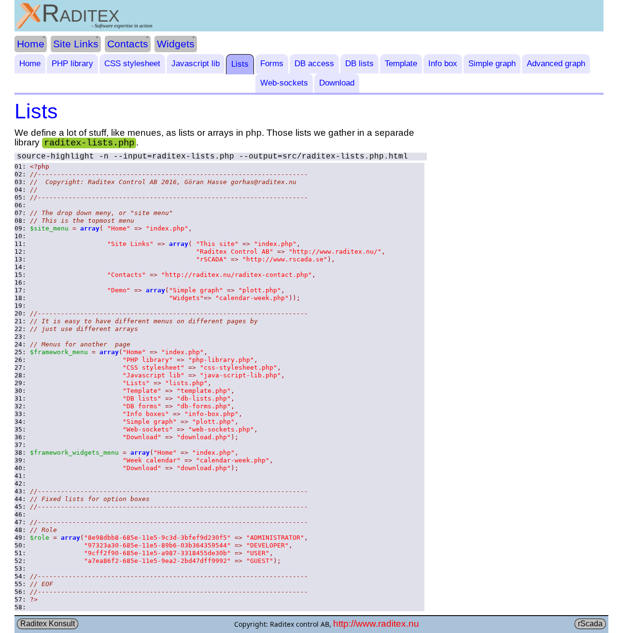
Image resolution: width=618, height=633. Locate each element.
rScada (590, 623)
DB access (314, 63)
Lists (240, 64)
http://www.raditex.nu (376, 624)
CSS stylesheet (132, 63)
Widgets (176, 43)
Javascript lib (195, 63)
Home (30, 43)
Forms (271, 63)
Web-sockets (284, 82)
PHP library (72, 63)
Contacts (127, 43)
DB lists (359, 63)
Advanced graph (556, 63)
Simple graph (492, 63)
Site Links (75, 43)
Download (336, 82)
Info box (442, 63)
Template (401, 63)
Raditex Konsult (47, 623)
